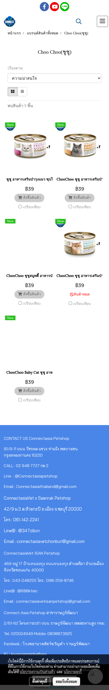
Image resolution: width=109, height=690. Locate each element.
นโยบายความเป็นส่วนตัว (37, 671)
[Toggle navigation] (102, 21)
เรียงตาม (17, 68)
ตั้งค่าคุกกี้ (39, 681)
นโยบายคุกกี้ (73, 671)
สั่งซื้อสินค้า (31, 198)
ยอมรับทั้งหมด (66, 681)
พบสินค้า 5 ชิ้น (20, 106)
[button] (77, 21)
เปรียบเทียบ (32, 207)
